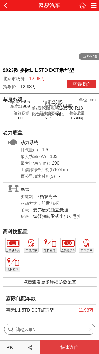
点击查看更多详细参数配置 (49, 282)
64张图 (88, 56)
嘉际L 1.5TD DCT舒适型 (30, 310)
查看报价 (81, 84)
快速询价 (69, 347)
